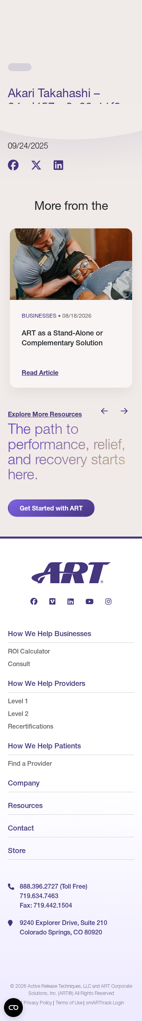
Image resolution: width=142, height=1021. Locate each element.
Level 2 (18, 714)
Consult (19, 664)
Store (17, 850)
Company (23, 782)
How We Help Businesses (49, 633)
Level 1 (18, 701)
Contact (21, 828)
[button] (104, 411)
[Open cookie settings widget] (13, 1007)
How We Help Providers (46, 683)
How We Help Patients (44, 745)
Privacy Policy (38, 1003)
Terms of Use (69, 1003)
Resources (25, 805)
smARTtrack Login (105, 1003)
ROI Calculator (29, 651)
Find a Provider (30, 763)
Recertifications (30, 726)
